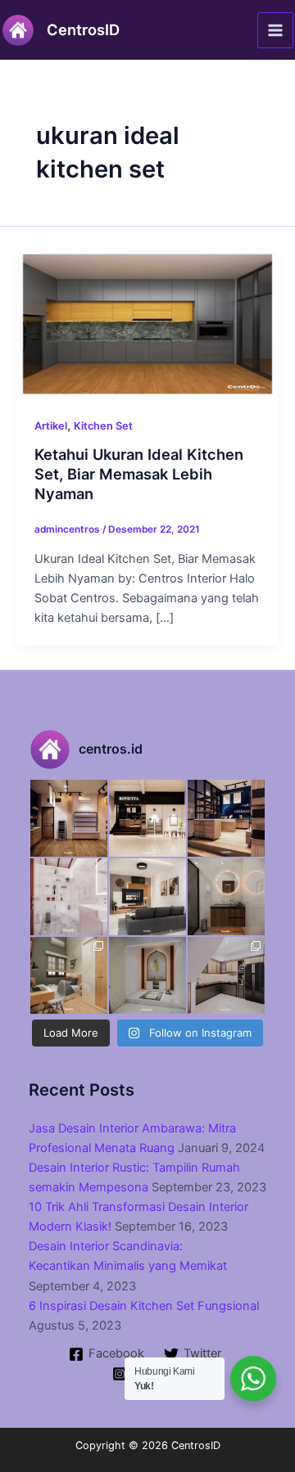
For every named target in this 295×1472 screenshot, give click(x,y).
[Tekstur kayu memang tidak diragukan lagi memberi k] (226, 896)
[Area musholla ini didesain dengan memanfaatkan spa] (147, 975)
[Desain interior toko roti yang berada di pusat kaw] (68, 818)
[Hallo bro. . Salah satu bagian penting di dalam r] (68, 896)
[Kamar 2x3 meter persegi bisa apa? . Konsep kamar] (68, 975)
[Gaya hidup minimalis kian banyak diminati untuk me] (147, 896)
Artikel (50, 426)
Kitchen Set (103, 426)
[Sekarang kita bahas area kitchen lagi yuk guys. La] (226, 975)
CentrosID (83, 29)
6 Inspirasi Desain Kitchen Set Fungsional (144, 1306)
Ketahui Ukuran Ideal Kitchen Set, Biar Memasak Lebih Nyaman (138, 473)
